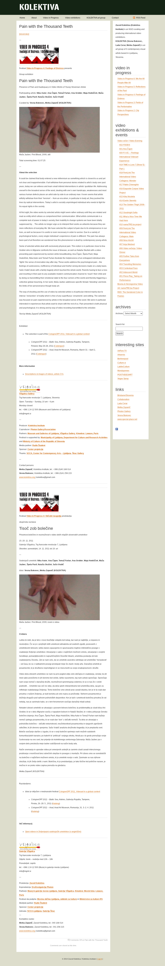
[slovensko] (24, 34)
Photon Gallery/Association (43, 429)
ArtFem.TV (122, 351)
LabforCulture (123, 367)
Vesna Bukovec (124, 415)
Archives (119, 313)
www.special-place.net (127, 419)
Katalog (56, 803)
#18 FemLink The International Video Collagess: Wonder (127, 177)
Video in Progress (51, 18)
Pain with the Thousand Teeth (46, 26)
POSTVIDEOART (124, 375)
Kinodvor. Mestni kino (85, 891)
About (34, 18)
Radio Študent (38, 445)
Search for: (120, 324)
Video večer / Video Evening (129, 141)
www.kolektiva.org (27, 477)
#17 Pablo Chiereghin (129, 184)
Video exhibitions (72, 18)
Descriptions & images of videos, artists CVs (44, 374)
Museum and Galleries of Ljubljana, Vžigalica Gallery (51, 433)
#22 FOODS (124, 145)
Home (22, 18)
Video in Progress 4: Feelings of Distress (45, 68)
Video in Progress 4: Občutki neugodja (43, 516)
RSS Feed (140, 18)
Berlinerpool (122, 359)
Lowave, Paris (92, 433)
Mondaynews (123, 371)
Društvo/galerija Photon (42, 887)
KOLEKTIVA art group (96, 18)
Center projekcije (35, 449)
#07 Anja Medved (127, 244)
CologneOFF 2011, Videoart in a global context (69, 334)
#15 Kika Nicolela (127, 196)
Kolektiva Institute (36, 425)
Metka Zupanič (123, 407)
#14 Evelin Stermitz (127, 200)
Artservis (121, 355)
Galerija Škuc (49, 911)
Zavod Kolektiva (36, 883)
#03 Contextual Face (128, 268)
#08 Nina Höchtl (126, 240)
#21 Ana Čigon (125, 149)
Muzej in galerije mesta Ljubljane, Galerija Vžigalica (51, 891)
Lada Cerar (122, 403)
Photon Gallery (124, 411)
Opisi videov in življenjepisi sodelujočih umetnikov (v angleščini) (53, 831)
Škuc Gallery (78, 453)
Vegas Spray (123, 378)
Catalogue (59, 346)
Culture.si (121, 363)
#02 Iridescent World (128, 272)
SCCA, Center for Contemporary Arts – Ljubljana (49, 453)
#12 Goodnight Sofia (128, 212)
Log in (99, 959)
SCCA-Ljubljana (34, 911)
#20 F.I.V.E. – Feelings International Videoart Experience (129, 157)
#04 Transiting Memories (130, 264)
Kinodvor (80, 433)
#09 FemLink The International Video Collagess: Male (127, 232)
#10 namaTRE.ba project (130, 224)
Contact (115, 18)
